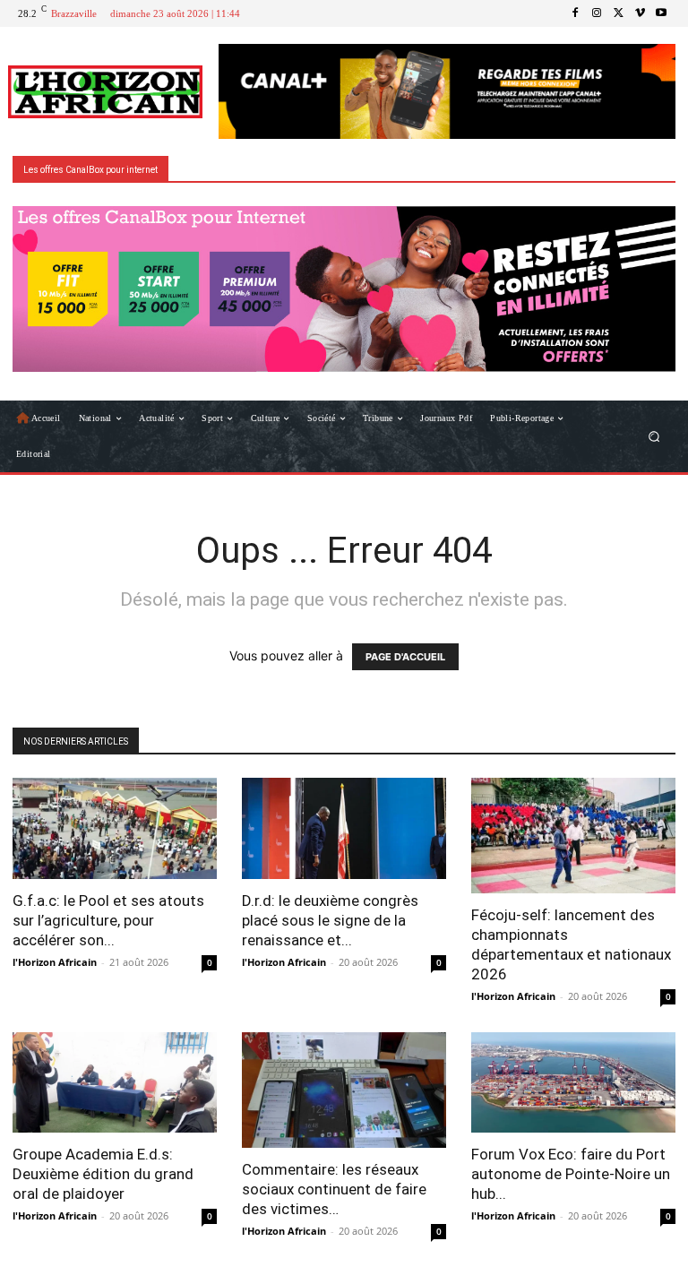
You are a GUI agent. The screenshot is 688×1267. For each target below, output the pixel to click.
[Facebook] (575, 13)
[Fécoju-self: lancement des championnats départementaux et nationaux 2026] (573, 835)
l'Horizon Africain (55, 962)
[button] (654, 436)
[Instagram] (596, 13)
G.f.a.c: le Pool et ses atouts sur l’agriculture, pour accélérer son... (108, 920)
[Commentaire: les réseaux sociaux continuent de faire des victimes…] (344, 1090)
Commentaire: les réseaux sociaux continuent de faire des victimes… (334, 1189)
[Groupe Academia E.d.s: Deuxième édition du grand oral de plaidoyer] (115, 1082)
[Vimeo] (639, 13)
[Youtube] (661, 13)
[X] (618, 13)
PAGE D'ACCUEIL (405, 657)
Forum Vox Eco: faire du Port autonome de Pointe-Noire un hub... (570, 1173)
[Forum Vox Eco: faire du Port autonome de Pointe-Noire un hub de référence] (573, 1082)
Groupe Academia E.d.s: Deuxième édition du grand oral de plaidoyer (103, 1173)
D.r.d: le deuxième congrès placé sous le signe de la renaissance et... (330, 920)
